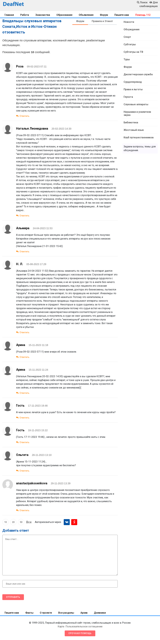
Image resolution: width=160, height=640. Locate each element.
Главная (9, 14)
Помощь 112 (142, 14)
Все (29, 522)
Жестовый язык (134, 129)
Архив (84, 612)
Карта (61, 626)
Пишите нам (121, 14)
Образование (64, 14)
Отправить (13, 597)
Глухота (128, 96)
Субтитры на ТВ (133, 51)
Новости (129, 21)
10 (5, 522)
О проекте (46, 612)
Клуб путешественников (139, 137)
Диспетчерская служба (138, 74)
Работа (24, 14)
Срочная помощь (80, 633)
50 (21, 522)
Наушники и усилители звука (137, 113)
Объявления (86, 14)
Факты (29, 612)
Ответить (24, 116)
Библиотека (131, 122)
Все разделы (66, 612)
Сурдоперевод (133, 81)
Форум (104, 14)
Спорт (127, 36)
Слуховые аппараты (136, 104)
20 (13, 522)
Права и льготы (133, 89)
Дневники (100, 612)
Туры (127, 59)
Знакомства (42, 14)
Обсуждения (131, 29)
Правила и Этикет (102, 21)
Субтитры (130, 44)
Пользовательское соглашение (83, 626)
